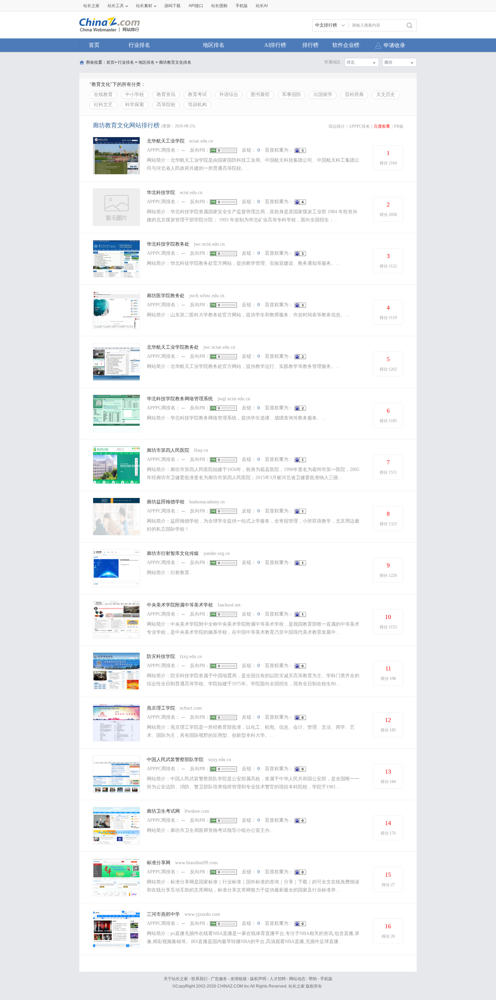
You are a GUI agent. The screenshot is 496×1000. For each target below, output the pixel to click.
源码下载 (172, 5)
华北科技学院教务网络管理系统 (180, 398)
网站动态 (297, 978)
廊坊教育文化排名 (175, 62)
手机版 (326, 978)
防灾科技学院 (161, 656)
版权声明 (258, 978)
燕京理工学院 (161, 708)
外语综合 (228, 94)
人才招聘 (278, 978)
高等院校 (166, 104)
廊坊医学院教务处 (166, 295)
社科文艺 (103, 104)
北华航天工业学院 (166, 141)
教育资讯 (166, 94)
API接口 (196, 5)
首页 (94, 45)
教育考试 (197, 94)
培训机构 (197, 104)
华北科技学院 (161, 192)
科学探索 (134, 104)
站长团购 (219, 5)
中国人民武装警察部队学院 (175, 759)
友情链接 (238, 978)
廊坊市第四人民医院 (168, 450)
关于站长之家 (176, 978)
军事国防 (291, 94)
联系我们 (199, 978)
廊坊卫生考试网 (163, 811)
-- (183, 150)
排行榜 (310, 45)
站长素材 (144, 5)
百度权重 (382, 126)
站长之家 (91, 5)
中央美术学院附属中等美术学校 (180, 604)
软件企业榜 (345, 45)
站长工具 (116, 5)
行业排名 (139, 45)
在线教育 (103, 94)
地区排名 (213, 45)
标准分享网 (158, 862)
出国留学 (322, 94)
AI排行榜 (275, 45)
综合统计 (337, 126)
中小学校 (134, 94)
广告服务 (219, 978)
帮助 (313, 978)
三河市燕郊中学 (163, 914)
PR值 (398, 126)
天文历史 (385, 94)
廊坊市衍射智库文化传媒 (173, 553)
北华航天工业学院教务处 (173, 347)
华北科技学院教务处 (168, 244)
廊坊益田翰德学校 (166, 501)
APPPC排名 (359, 126)
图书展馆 (260, 94)
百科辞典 (354, 94)
